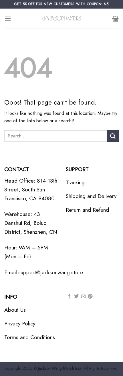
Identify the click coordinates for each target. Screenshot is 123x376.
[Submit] (113, 135)
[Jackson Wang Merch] (61, 19)
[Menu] (7, 18)
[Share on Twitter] (76, 296)
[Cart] (115, 18)
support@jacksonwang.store (50, 272)
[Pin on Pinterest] (90, 296)
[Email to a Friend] (83, 296)
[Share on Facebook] (69, 296)
